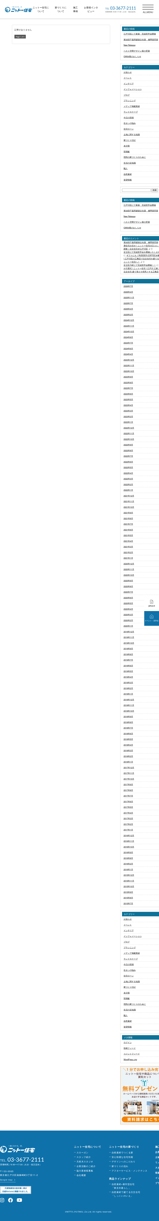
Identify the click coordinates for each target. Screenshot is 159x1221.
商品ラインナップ (120, 1178)
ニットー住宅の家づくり (124, 1146)
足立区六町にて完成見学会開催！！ (140, 265)
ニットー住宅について (87, 1146)
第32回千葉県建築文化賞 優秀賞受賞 (141, 242)
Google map (6, 1179)
